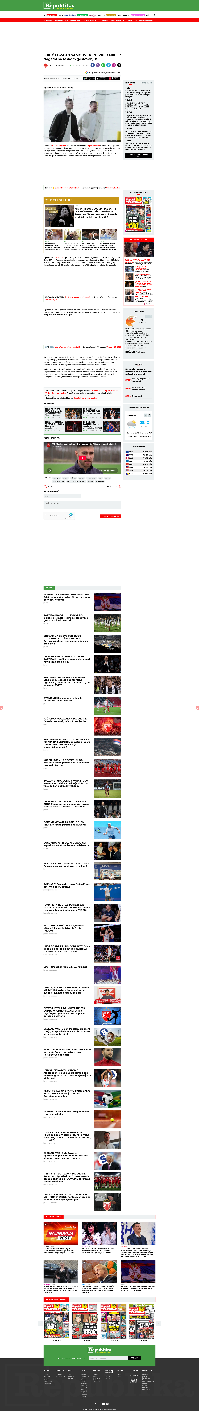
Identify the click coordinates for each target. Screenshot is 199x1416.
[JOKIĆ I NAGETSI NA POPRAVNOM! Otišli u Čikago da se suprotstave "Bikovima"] (73, 426)
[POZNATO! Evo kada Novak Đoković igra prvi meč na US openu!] (107, 892)
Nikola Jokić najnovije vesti (76, 481)
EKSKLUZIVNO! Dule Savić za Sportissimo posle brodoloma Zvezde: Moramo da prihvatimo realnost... (66, 1155)
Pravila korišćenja (146, 1377)
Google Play (79, 398)
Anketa (138, 364)
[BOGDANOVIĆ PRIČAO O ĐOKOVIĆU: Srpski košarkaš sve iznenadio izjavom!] (107, 851)
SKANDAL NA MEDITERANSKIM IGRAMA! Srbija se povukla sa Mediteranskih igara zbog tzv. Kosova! (67, 597)
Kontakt (145, 1384)
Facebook (96, 390)
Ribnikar (105, 20)
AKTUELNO (48, 20)
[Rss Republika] (99, 1404)
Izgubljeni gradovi (130, 20)
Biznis (120, 1371)
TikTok (48, 393)
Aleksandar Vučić (61, 20)
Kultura (95, 1380)
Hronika (101, 15)
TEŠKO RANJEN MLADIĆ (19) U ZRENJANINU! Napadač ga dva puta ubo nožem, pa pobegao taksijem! (138, 94)
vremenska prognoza (139, 407)
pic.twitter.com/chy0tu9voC (67, 188)
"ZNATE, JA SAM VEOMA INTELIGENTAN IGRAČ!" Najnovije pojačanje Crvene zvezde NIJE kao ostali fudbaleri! (67, 990)
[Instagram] (114, 65)
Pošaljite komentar (111, 516)
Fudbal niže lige (85, 1377)
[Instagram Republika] (107, 1404)
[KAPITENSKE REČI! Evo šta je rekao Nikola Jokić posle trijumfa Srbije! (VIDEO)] (107, 933)
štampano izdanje (139, 193)
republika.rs (97, 1409)
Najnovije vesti (53, 1217)
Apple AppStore (91, 398)
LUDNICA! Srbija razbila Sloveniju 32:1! (65, 967)
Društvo (46, 1380)
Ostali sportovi (84, 1390)
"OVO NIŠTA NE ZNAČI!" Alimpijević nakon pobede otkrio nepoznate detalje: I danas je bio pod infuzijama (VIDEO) (67, 907)
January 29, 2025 (114, 347)
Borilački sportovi (84, 1384)
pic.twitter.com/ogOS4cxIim (79, 297)
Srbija (46, 1374)
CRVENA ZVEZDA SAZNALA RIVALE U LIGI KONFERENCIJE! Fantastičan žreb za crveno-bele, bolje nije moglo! (67, 1197)
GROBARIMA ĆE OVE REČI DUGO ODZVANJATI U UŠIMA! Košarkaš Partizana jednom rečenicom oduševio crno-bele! (66, 640)
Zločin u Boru (116, 20)
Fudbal (83, 1374)
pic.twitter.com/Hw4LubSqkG (67, 347)
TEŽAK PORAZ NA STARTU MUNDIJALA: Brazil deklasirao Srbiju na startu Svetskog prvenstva (67, 1093)
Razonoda (96, 1382)
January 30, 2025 (113, 188)
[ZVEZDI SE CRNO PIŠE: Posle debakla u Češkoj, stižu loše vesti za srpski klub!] (107, 871)
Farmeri (108, 1378)
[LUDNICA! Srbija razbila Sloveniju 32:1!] (107, 975)
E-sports (84, 1395)
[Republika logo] (59, 5)
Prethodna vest (53, 487)
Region (71, 1376)
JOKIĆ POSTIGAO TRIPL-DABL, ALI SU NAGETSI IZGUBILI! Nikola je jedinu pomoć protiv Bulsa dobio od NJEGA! (53, 412)
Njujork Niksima (93, 145)
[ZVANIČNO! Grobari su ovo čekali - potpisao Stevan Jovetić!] (107, 706)
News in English (133, 1381)
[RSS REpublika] (103, 1404)
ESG (119, 1376)
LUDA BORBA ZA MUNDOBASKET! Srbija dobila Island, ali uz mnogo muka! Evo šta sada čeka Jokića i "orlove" (67, 949)
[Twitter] (119, 65)
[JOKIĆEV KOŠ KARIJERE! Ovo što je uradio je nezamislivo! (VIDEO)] (111, 426)
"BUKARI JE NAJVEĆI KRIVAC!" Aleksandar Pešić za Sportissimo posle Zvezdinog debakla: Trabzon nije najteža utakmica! (67, 1074)
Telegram (56, 393)
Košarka (48, 417)
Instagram (105, 390)
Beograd (132, 415)
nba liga (107, 478)
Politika (124, 1246)
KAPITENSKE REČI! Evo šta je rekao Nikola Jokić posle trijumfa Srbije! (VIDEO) (64, 928)
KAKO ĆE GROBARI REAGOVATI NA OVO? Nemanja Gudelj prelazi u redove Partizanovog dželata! (67, 1052)
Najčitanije (146, 83)
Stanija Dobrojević (146, 20)
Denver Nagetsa (59, 145)
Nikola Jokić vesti (58, 481)
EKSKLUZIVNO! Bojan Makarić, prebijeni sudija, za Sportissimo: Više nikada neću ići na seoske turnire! (67, 1031)
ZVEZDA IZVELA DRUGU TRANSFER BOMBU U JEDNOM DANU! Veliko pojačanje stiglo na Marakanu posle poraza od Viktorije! (64, 1012)
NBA (100, 478)
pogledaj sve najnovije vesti (139, 155)
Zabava (126, 15)
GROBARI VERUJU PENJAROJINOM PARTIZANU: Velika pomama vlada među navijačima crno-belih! (67, 659)
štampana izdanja (57, 1299)
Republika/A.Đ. (61, 66)
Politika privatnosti (146, 1388)
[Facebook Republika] (91, 1404)
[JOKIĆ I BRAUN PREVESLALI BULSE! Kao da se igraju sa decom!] (111, 413)
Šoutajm (84, 1393)
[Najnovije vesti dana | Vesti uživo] (82, 15)
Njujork (90, 481)
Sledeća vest (112, 487)
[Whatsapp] (103, 65)
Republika (147, 1371)
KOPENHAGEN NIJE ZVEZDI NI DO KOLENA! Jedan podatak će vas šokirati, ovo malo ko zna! (66, 763)
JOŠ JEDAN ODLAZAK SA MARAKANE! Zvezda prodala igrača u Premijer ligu (65, 720)
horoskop (139, 311)
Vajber (63, 393)
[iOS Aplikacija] (102, 79)
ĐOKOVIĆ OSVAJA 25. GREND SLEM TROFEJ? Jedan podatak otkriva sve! (65, 823)
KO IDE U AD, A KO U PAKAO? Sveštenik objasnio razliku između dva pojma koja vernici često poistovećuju (90, 246)
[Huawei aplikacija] (114, 79)
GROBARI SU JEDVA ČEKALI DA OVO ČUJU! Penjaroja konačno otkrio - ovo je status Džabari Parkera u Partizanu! (66, 804)
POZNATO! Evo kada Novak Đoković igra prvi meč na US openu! (67, 885)
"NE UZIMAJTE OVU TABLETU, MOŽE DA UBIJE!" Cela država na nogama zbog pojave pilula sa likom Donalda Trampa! (138, 146)
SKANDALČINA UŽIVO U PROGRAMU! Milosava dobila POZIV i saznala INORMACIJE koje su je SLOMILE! (137, 106)
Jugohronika (60, 1376)
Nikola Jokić (60, 257)
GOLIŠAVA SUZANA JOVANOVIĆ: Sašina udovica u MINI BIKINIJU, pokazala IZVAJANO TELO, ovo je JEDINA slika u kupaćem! (138, 134)
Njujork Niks (100, 481)
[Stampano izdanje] (138, 215)
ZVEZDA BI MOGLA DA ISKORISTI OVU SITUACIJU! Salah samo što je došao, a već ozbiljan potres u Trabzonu (66, 783)
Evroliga (84, 1397)
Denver (81, 478)
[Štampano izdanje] (57, 1322)
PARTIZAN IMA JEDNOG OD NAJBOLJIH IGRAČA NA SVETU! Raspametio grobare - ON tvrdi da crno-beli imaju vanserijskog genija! (67, 743)
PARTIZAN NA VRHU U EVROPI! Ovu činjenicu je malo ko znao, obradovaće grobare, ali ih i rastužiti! (66, 618)
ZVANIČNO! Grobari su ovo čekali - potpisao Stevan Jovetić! (63, 699)
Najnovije (130, 83)
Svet (120, 15)
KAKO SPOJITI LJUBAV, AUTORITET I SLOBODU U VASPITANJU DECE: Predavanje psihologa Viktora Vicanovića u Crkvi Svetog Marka (72, 246)
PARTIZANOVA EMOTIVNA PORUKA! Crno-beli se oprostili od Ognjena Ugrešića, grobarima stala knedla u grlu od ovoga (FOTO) (67, 681)
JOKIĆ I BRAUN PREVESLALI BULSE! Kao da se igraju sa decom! (92, 412)
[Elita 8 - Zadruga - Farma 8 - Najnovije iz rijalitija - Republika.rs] (138, 15)
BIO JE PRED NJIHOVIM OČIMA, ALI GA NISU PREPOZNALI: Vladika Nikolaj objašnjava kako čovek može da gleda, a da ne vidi (108, 246)
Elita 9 (85, 1246)
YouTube (114, 390)
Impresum (146, 1374)
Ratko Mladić (75, 20)
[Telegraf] (108, 65)
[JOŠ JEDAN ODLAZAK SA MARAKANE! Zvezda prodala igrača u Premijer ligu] (107, 726)
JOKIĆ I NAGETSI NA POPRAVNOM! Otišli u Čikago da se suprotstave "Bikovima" (54, 425)
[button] (147, 316)
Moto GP (84, 1387)
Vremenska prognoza (48, 1383)
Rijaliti (95, 1376)
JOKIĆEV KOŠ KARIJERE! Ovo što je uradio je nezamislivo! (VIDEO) (92, 425)
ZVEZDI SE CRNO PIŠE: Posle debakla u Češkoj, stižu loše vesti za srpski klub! (66, 864)
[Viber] (98, 65)
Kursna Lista (139, 446)
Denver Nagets (91, 478)
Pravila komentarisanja (148, 1381)
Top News (135, 1375)
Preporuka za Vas (138, 240)
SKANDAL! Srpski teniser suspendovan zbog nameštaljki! (66, 1113)
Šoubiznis (96, 1378)
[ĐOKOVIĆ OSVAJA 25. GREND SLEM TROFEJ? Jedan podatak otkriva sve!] (107, 830)
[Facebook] (92, 65)
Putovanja (135, 1371)
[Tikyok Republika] (95, 1404)
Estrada (47, 1284)
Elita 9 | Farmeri (109, 1372)
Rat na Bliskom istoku (91, 20)
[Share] (46, 1224)
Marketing (146, 1385)
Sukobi (70, 1378)
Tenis (83, 1382)
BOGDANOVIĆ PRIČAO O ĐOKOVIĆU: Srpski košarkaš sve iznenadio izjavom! (66, 844)
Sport (71, 66)
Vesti (60, 15)
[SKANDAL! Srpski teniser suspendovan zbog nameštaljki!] (107, 1119)
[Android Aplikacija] (89, 79)
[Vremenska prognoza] (131, 424)
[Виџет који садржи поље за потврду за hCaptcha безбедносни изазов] (59, 516)
